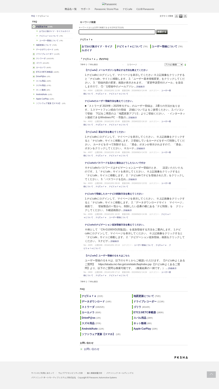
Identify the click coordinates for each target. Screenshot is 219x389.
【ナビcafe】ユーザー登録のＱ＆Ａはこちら (107, 255)
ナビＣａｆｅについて (51, 36)
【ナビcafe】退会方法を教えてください (105, 132)
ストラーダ (45, 58)
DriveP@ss (43, 76)
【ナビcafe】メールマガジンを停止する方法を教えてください (116, 70)
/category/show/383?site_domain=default (33, 63)
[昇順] (185, 63)
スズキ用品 (43, 85)
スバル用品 (43, 81)
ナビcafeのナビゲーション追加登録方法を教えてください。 (115, 224)
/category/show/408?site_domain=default (33, 26)
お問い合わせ (91, 349)
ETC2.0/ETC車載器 (47, 72)
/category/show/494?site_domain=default (33, 67)
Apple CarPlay (45, 99)
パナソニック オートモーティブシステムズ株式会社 (53, 377)
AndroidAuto (44, 94)
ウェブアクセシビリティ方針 (70, 373)
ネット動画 (43, 90)
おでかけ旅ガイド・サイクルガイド (54, 31)
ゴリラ (42, 63)
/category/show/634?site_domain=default (33, 54)
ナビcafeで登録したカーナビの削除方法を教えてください (114, 193)
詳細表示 (140, 86)
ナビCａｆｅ (44, 26)
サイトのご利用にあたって (42, 373)
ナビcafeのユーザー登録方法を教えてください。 (109, 101)
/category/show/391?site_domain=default (33, 58)
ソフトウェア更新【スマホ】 (50, 103)
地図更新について (46, 45)
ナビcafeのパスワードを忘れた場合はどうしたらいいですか (115, 162)
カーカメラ (43, 67)
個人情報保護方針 (94, 373)
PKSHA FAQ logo (181, 357)
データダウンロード (47, 49)
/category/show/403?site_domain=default (33, 76)
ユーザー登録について (51, 40)
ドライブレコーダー (48, 54)
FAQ (33, 16)
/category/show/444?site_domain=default (33, 71)
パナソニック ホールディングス (120, 373)
